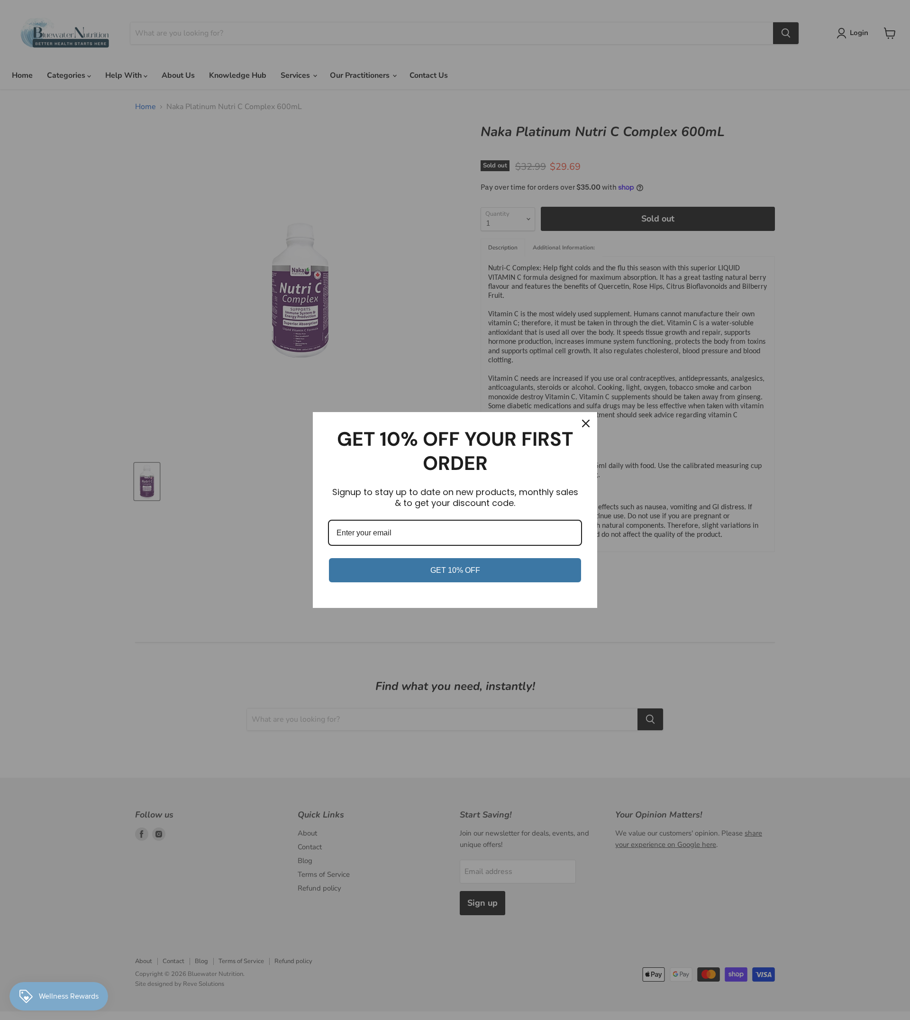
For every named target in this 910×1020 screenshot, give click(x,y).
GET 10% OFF (455, 570)
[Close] (585, 423)
